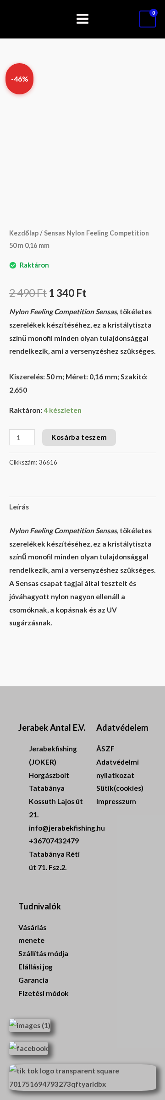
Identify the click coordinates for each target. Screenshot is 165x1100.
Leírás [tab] (19, 507)
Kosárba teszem (79, 437)
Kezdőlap (23, 233)
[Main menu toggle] (82, 19)
